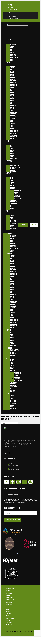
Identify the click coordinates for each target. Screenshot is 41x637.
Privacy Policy (26, 633)
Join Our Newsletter (13, 520)
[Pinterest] (30, 482)
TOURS (10, 6)
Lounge (8, 590)
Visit (8, 211)
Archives (8, 592)
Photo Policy (9, 597)
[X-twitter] (24, 482)
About (8, 173)
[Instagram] (18, 482)
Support (9, 161)
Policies (8, 595)
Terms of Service (15, 633)
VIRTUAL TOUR (9, 604)
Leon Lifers (9, 593)
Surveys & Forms (10, 599)
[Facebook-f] (12, 482)
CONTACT (10, 4)
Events (8, 62)
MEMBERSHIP (11, 8)
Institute (8, 601)
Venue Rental (9, 602)
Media (8, 141)
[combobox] (13, 451)
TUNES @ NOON (12, 9)
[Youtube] (6, 482)
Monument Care (10, 588)
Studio (8, 40)
